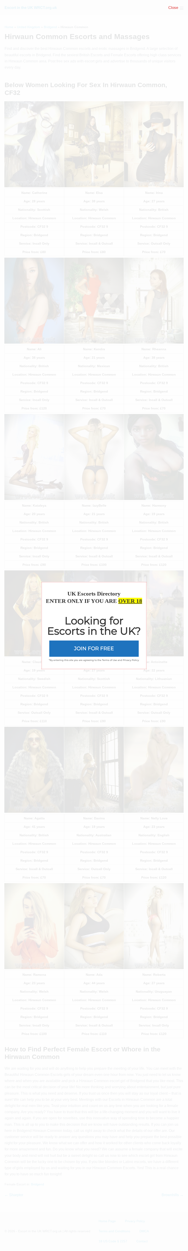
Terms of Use (109, 659)
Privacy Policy (131, 659)
